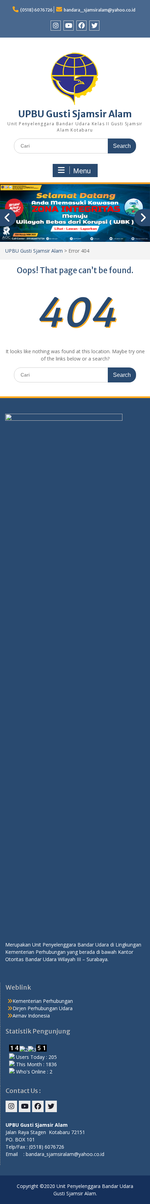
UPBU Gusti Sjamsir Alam (75, 114)
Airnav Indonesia (31, 1015)
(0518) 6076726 (36, 10)
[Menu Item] (56, 26)
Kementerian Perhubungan (43, 1001)
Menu (82, 171)
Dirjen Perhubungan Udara (43, 1008)
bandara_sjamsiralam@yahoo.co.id (99, 10)
